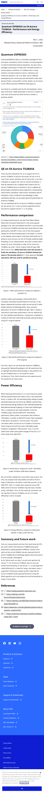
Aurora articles (5, 12)
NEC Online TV (8, 727)
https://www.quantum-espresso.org (21, 591)
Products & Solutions (14, 9)
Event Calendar (8, 686)
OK (22, 788)
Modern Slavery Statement (11, 767)
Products (6, 659)
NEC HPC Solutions (29, 9)
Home (3, 9)
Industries (7, 668)
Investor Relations (9, 718)
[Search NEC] (38, 2)
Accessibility (6, 758)
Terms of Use (7, 753)
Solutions (6, 663)
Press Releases (8, 681)
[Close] (40, 772)
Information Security (9, 763)
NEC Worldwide (8, 722)
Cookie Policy (7, 748)
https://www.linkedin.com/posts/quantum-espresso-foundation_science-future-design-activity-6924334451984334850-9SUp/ (20, 159)
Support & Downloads (11, 700)
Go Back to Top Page (20, 626)
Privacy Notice (7, 743)
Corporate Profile (9, 714)
